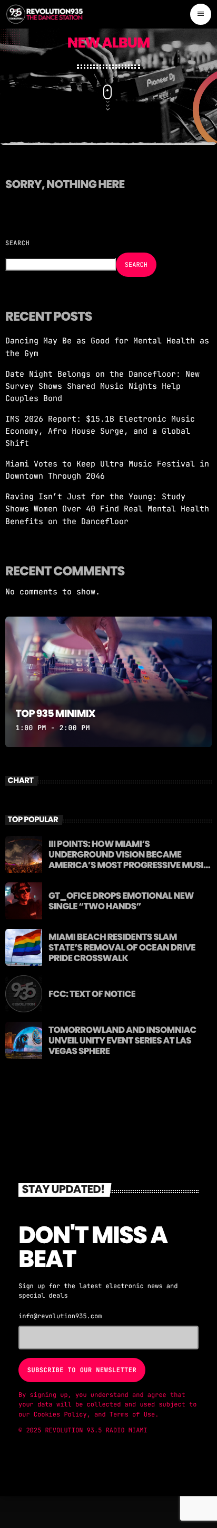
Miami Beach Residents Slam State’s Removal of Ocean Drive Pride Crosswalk (121, 947)
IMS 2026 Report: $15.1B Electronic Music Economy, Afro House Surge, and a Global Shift (100, 431)
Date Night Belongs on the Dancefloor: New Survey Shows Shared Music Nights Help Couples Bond (102, 386)
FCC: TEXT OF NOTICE (91, 993)
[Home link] (45, 14)
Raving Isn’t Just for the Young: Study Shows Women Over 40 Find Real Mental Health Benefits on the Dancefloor (107, 508)
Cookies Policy (60, 1414)
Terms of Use (132, 1414)
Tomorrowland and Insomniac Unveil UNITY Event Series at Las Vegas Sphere (122, 1040)
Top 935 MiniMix (55, 713)
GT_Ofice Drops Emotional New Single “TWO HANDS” (121, 900)
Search (17, 243)
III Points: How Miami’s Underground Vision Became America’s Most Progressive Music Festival (129, 859)
